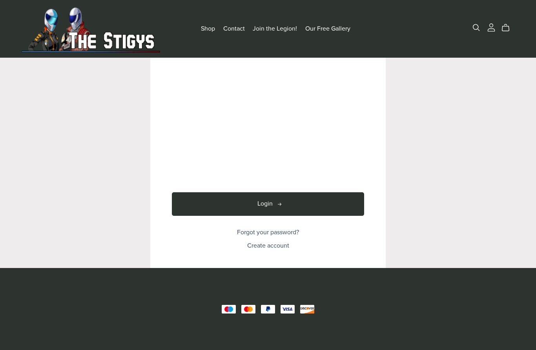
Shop (208, 29)
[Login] (491, 27)
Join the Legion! (275, 29)
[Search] (476, 27)
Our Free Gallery (327, 29)
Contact (234, 29)
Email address (191, 129)
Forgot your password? (268, 232)
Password (185, 162)
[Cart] (509, 28)
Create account (268, 246)
